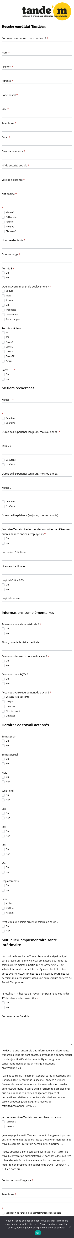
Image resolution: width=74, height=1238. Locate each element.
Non (7, 277)
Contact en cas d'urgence (17, 1180)
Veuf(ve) (9, 226)
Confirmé (10, 422)
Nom (6, 52)
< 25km (9, 903)
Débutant (10, 418)
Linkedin (9, 1126)
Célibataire (11, 217)
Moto (8, 295)
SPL (7, 337)
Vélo (7, 305)
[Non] (69, 1227)
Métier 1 (8, 399)
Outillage (10, 715)
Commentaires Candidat (16, 1016)
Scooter (9, 300)
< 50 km (9, 908)
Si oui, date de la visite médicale (20, 642)
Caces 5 (9, 351)
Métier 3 (7, 487)
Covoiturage (11, 314)
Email (6, 137)
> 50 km (9, 912)
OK (38, 1232)
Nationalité (9, 194)
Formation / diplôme (14, 552)
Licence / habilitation (14, 566)
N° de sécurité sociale (15, 165)
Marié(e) (9, 212)
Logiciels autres (11, 598)
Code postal (10, 95)
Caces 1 (9, 342)
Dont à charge (11, 254)
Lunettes (10, 706)
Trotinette (10, 309)
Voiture (9, 290)
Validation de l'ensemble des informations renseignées (33, 1212)
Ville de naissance (13, 179)
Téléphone (9, 123)
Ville (5, 109)
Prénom (7, 66)
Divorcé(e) (10, 231)
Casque (9, 701)
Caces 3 (9, 346)
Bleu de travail (12, 711)
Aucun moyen (12, 319)
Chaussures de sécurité (17, 696)
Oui (7, 272)
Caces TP (10, 356)
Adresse (7, 80)
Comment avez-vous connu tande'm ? (25, 38)
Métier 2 (7, 446)
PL (6, 332)
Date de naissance (13, 151)
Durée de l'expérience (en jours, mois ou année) (31, 431)
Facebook (10, 1121)
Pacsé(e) (9, 221)
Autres (8, 361)
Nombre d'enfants (13, 240)
